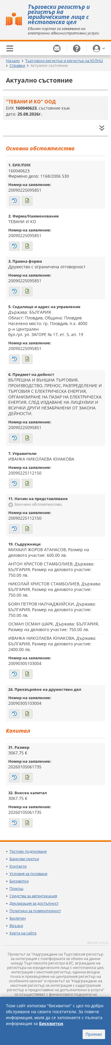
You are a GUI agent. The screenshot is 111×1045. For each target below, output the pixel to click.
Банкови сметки (24, 858)
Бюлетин (17, 918)
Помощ (16, 888)
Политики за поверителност (35, 910)
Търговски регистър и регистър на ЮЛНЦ (64, 60)
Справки (17, 65)
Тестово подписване (28, 851)
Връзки (16, 925)
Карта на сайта (22, 933)
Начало (13, 60)
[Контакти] (57, 48)
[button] (99, 48)
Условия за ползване (28, 873)
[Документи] (27, 201)
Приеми (94, 1034)
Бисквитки (19, 881)
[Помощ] (77, 48)
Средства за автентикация (33, 896)
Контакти (18, 866)
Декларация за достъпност (34, 903)
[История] (14, 201)
